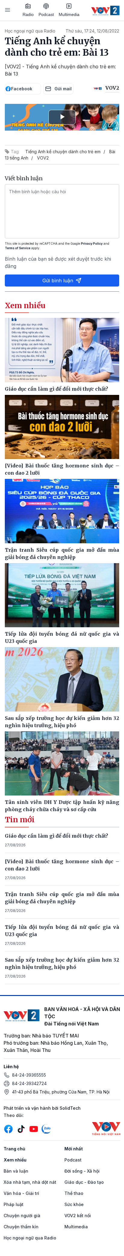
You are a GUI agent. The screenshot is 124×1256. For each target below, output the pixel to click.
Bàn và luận (16, 1171)
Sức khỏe (74, 1204)
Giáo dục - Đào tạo (84, 1182)
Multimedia (69, 14)
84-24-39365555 (29, 1075)
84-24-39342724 (29, 1083)
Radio (28, 14)
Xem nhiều (15, 1159)
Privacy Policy (92, 243)
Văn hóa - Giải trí (21, 1193)
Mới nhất (73, 1148)
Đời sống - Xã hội (82, 1171)
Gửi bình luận (57, 281)
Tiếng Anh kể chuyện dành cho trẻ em (63, 151)
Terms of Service (17, 248)
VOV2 (43, 157)
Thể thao (73, 1193)
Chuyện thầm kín (21, 1226)
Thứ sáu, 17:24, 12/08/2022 (92, 30)
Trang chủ (14, 1148)
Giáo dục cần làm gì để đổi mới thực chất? (56, 836)
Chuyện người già (22, 1215)
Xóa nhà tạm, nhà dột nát (30, 1182)
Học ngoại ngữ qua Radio (30, 30)
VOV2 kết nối (77, 1215)
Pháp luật (13, 1204)
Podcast (46, 14)
